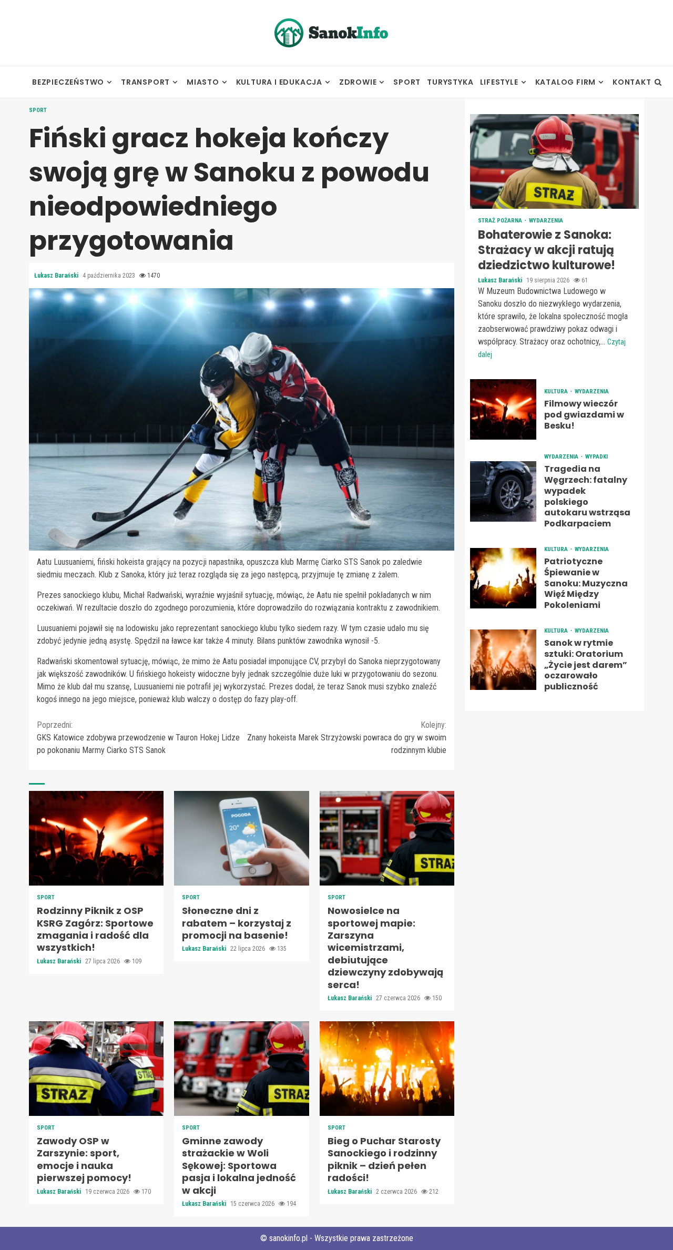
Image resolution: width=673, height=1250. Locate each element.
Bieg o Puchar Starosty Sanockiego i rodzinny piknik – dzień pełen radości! (387, 1068)
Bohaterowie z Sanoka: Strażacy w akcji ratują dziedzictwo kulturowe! (554, 161)
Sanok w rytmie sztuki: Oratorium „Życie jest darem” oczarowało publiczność (503, 659)
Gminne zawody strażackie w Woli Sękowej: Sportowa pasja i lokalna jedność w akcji (241, 1068)
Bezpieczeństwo (68, 82)
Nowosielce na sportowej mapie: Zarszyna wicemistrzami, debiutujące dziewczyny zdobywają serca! (387, 838)
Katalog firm (565, 82)
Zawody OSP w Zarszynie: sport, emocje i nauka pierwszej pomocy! (96, 1068)
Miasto (203, 82)
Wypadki (596, 457)
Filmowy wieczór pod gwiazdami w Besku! (503, 409)
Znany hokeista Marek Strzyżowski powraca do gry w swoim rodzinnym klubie (346, 737)
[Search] (658, 82)
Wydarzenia (546, 220)
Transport (145, 82)
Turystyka (450, 82)
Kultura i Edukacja (279, 82)
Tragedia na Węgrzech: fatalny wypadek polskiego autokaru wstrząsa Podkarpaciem (503, 491)
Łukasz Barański (57, 275)
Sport (407, 82)
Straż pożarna (501, 220)
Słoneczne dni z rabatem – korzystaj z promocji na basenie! (241, 838)
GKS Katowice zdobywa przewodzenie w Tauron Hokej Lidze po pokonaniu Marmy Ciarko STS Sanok (138, 737)
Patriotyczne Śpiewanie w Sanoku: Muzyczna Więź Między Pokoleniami (503, 578)
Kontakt (632, 82)
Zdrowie (358, 82)
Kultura (556, 391)
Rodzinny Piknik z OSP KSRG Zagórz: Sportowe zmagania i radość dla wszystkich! (96, 838)
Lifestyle (499, 82)
